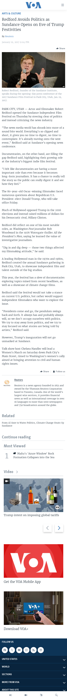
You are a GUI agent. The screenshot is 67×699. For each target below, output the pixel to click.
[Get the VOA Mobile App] (33, 561)
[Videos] (26, 695)
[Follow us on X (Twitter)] (12, 650)
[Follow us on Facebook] (5, 650)
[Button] (60, 48)
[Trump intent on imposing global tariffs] (33, 495)
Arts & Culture (11, 13)
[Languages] (41, 695)
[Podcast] (41, 650)
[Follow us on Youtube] (19, 650)
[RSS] (33, 650)
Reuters (9, 36)
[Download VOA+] (33, 608)
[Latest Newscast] (10, 695)
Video (8, 472)
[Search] (56, 695)
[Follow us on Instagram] (26, 650)
